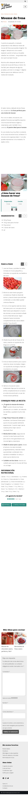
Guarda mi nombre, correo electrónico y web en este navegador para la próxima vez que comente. (13, 725)
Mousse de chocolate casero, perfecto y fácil (7, 649)
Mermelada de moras (8, 757)
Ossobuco (5, 751)
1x (20, 216)
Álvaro (5, 21)
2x (22, 216)
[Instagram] (6, 778)
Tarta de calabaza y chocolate (10, 755)
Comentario (6, 671)
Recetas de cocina (9, 14)
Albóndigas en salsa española (10, 753)
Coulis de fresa (6, 768)
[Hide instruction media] (25, 264)
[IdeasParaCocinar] (6, 7)
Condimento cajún (7, 770)
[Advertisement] (14, 92)
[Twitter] (8, 778)
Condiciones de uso (8, 786)
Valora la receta (7, 698)
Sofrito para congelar (8, 773)
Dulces (15, 14)
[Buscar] (25, 1)
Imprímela (7, 505)
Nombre (5, 703)
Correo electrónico (8, 712)
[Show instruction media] (22, 264)
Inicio (2, 14)
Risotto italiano (6, 749)
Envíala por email (19, 505)
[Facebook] (3, 778)
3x (25, 216)
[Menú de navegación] (25, 6)
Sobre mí (5, 783)
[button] (8, 499)
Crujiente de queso (8, 766)
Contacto (5, 788)
